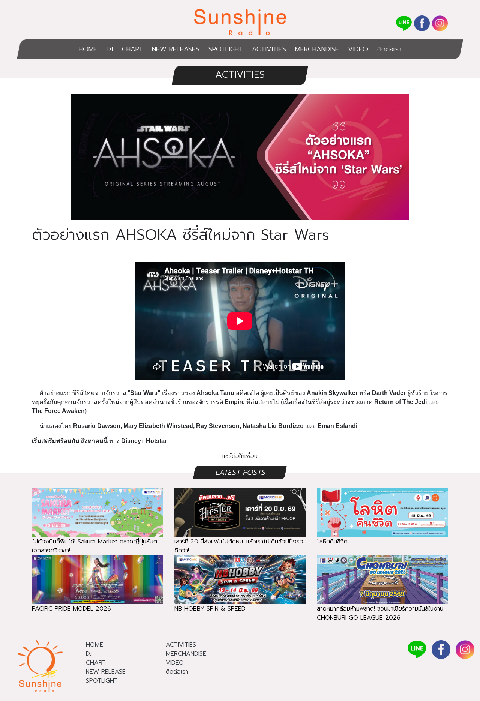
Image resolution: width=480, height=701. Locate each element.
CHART (132, 49)
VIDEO (358, 49)
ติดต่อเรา (389, 49)
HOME (88, 49)
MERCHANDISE (317, 49)
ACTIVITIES (269, 49)
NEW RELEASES (176, 49)
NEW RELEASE (106, 671)
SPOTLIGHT (225, 49)
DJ (109, 49)
